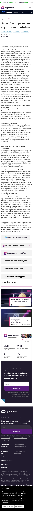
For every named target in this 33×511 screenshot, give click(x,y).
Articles (9, 19)
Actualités (4, 485)
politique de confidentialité (19, 394)
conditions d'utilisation (18, 396)
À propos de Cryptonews (5, 453)
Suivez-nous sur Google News (17, 237)
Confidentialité (5, 460)
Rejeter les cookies (8, 506)
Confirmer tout (19, 506)
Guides (12, 485)
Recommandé (20, 485)
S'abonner (16, 389)
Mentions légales (4, 466)
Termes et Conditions (5, 445)
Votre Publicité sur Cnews (19, 452)
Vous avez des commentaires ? (20, 445)
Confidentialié (5, 502)
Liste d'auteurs (26, 340)
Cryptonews (4, 19)
